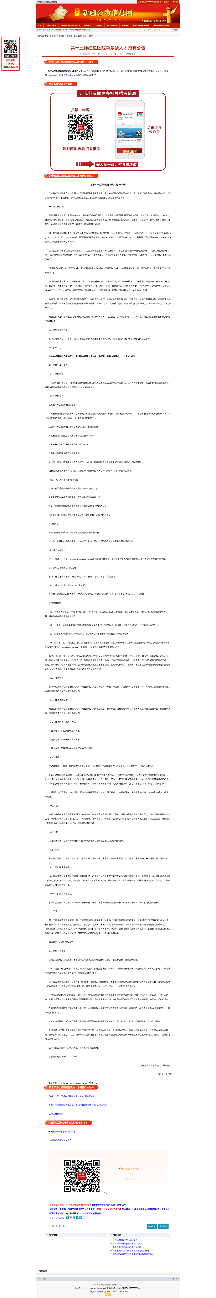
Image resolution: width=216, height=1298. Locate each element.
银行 (91, 36)
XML (126, 1292)
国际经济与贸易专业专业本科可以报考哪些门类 (133, 1254)
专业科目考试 (112, 26)
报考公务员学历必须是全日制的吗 (127, 1247)
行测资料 (99, 26)
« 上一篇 (50, 1226)
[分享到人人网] (77, 1217)
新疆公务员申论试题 (161, 26)
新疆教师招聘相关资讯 (61, 1140)
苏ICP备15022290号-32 (132, 1288)
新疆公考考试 (51, 26)
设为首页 (166, 2)
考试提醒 (163, 1226)
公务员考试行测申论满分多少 (125, 1240)
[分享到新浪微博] (70, 1217)
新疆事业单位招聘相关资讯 (63, 1131)
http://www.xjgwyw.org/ (97, 1288)
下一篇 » (62, 1226)
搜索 (175, 30)
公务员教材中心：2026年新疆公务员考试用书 (72, 30)
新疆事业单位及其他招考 (70, 26)
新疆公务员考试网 (57, 36)
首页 (39, 26)
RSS (40, 1279)
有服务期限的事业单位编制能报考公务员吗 (131, 1251)
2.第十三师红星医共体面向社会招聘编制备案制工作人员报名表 (75, 1105)
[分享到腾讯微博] (74, 1217)
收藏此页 (151, 1226)
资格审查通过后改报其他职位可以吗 (128, 1244)
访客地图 (141, 2)
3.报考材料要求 (54, 1114)
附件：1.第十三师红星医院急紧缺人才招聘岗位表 (69, 1096)
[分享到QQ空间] (67, 1217)
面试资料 (125, 26)
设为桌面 (157, 2)
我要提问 (131, 54)
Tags (44, 1279)
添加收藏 (174, 2)
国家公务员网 (42, 30)
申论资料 (87, 26)
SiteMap (149, 2)
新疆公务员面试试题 (141, 26)
